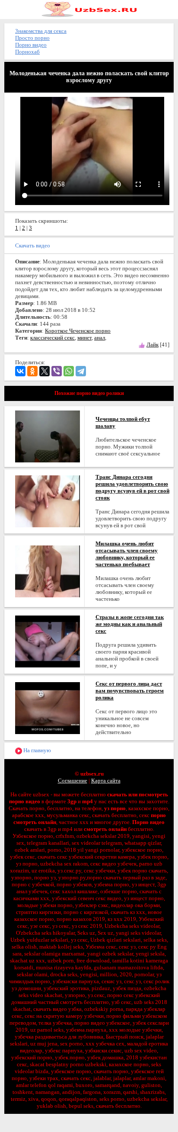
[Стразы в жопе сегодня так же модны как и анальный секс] (47, 641)
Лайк (152, 344)
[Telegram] (81, 371)
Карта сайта (106, 780)
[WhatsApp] (69, 371)
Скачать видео (32, 245)
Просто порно (32, 38)
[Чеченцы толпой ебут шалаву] (47, 436)
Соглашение (72, 780)
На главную (36, 750)
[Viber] (56, 371)
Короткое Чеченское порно (78, 330)
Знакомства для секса (41, 31)
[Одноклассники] (32, 371)
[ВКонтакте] (20, 371)
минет (84, 337)
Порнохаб (27, 51)
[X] (44, 371)
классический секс (52, 337)
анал (99, 337)
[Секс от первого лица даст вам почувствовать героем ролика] (47, 707)
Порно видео (31, 45)
